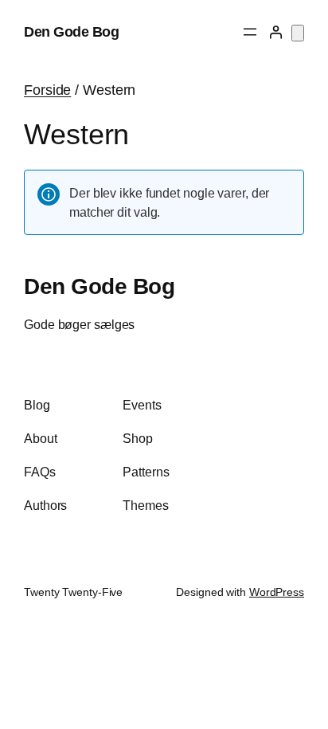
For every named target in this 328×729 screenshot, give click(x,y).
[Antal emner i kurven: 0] (297, 33)
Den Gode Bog (71, 31)
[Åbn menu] (250, 31)
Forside (47, 89)
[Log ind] (275, 32)
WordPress (276, 592)
